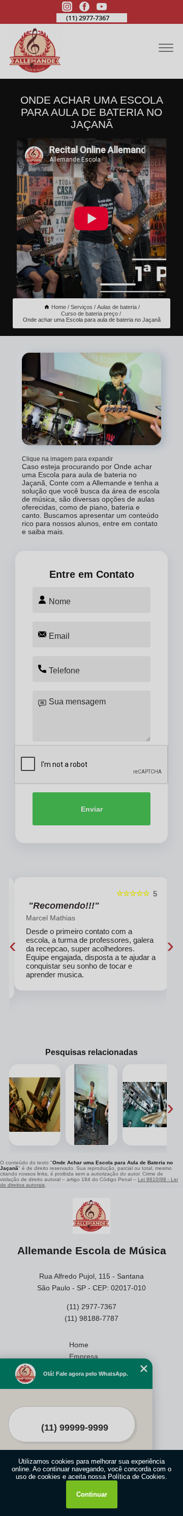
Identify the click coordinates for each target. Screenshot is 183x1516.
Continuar (91, 1494)
